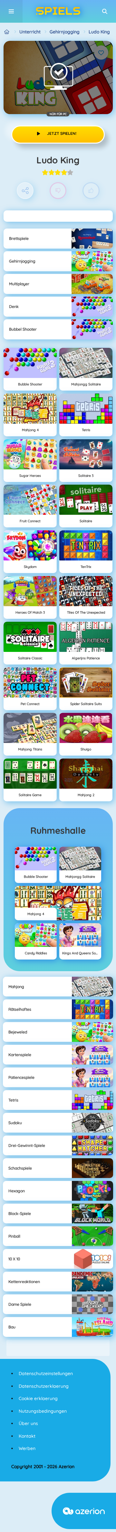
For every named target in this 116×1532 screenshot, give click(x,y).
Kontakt (27, 1436)
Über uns (28, 1423)
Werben (27, 1448)
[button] (104, 11)
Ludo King (99, 32)
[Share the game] (25, 190)
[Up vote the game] (91, 190)
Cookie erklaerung (38, 1398)
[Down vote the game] (58, 190)
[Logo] (58, 11)
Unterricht (30, 32)
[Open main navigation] (11, 11)
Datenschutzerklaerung (44, 1386)
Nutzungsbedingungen (43, 1411)
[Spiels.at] (7, 32)
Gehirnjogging (65, 32)
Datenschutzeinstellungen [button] (46, 1373)
